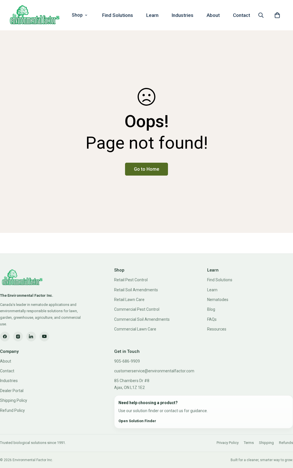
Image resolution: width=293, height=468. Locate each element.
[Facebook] (5, 336)
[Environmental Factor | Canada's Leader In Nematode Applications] (34, 15)
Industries (182, 15)
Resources (216, 329)
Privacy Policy (228, 443)
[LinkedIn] (31, 336)
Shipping (266, 443)
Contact (241, 15)
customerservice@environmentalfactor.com (154, 371)
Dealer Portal (11, 390)
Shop (77, 15)
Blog (211, 309)
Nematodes (217, 299)
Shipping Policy (13, 400)
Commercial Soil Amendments (142, 319)
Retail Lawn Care (129, 299)
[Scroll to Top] (281, 436)
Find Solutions (117, 15)
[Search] (261, 15)
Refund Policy (12, 410)
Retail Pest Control (131, 280)
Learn (152, 15)
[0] (277, 15)
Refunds (286, 443)
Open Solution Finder (137, 421)
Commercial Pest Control (136, 309)
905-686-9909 (127, 361)
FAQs (212, 319)
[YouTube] (44, 336)
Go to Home (146, 169)
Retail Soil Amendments (136, 290)
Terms (249, 443)
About (213, 15)
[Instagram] (18, 336)
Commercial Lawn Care (135, 329)
